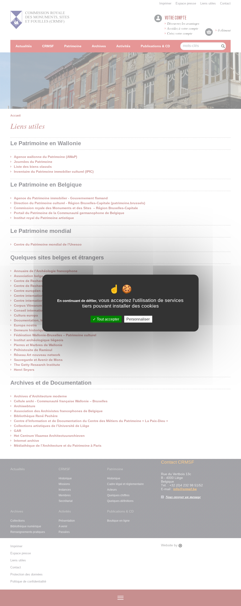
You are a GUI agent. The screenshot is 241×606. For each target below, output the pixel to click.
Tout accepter (107, 319)
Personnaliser (138, 319)
